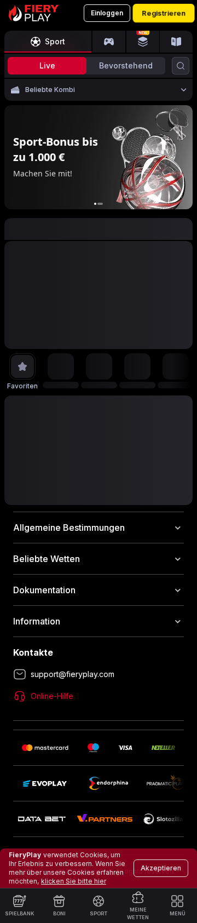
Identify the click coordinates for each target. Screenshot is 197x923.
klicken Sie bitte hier (73, 881)
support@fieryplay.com (72, 674)
